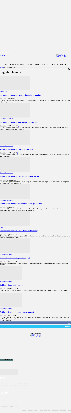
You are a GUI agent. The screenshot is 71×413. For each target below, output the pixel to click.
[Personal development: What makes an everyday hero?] (15, 198)
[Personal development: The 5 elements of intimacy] (15, 225)
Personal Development (6, 118)
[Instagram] (62, 52)
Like (69, 323)
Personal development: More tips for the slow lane (19, 122)
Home (2, 67)
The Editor (3, 98)
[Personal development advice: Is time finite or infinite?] (15, 90)
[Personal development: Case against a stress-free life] (15, 171)
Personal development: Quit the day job (15, 258)
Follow (67, 326)
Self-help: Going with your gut (11, 285)
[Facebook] (60, 52)
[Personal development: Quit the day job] (15, 252)
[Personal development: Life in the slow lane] (15, 144)
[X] (65, 52)
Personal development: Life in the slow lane (16, 149)
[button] (69, 69)
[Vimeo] (67, 52)
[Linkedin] (11, 398)
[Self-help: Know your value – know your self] (11, 307)
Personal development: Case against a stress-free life (19, 176)
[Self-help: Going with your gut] (11, 280)
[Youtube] (70, 52)
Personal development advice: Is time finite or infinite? (20, 95)
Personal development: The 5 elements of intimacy (19, 231)
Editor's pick (3, 91)
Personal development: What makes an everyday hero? (21, 204)
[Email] (21, 398)
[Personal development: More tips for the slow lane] (15, 117)
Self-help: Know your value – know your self (17, 312)
